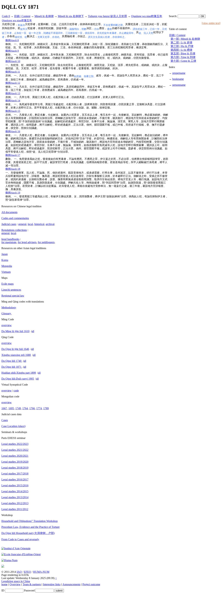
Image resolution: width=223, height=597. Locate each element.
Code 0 (6, 16)
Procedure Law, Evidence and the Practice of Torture (30, 526)
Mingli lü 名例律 (44, 16)
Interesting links (51, 584)
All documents (9, 212)
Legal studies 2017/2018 (14, 473)
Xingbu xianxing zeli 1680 (16, 354)
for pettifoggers (46, 242)
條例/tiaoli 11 (12, 71)
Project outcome (91, 584)
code (16, 390)
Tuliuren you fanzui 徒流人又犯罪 (107, 16)
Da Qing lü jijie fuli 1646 (15, 349)
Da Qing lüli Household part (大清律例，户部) (28, 533)
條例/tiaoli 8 (12, 40)
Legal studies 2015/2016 (14, 485)
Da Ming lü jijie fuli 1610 (15, 331)
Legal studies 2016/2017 (14, 479)
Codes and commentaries (15, 218)
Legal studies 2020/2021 (14, 455)
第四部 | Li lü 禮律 (181, 49)
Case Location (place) (13, 426)
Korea (4, 260)
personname (179, 84)
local (30, 224)
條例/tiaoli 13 (12, 93)
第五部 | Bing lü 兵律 (183, 53)
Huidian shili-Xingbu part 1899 (18, 372)
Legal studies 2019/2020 (14, 461)
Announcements (71, 584)
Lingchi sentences (11, 289)
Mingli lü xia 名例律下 (71, 16)
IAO (19, 571)
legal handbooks (10, 239)
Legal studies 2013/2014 (14, 497)
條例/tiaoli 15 (12, 111)
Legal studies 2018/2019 (14, 467)
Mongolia (6, 265)
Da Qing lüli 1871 (11, 366)
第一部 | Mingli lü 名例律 (185, 38)
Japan (4, 254)
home (4, 584)
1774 (39, 408)
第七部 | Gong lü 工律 (183, 60)
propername (178, 73)
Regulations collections (14, 230)
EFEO (27, 571)
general (22, 224)
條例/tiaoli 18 (12, 168)
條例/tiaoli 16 (12, 131)
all (33, 331)
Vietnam (6, 271)
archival (50, 224)
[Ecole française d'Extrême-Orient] (21, 554)
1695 (11, 408)
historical (39, 224)
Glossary (6, 313)
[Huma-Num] (9, 560)
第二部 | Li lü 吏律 (181, 42)
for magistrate (8, 242)
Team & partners (32, 584)
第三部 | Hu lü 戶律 (182, 46)
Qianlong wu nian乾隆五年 (146, 16)
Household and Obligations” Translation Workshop (29, 521)
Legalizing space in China (15, 581)
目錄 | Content (22, 16)
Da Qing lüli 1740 (11, 360)
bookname (178, 78)
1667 (4, 408)
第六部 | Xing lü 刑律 (183, 57)
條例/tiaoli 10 (12, 61)
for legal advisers (27, 242)
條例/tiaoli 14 (12, 100)
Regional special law (12, 295)
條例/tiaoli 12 (12, 82)
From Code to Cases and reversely (20, 539)
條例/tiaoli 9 (12, 50)
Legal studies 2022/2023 (14, 443)
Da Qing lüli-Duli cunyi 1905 (17, 378)
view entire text (211, 23)
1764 (25, 408)
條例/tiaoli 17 (12, 155)
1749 (18, 408)
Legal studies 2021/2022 (14, 449)
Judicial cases (8, 224)
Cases (4, 420)
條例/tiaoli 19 (12, 192)
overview (6, 325)
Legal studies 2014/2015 (14, 491)
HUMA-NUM (41, 571)
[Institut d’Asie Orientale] (15, 548)
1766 (32, 408)
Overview (15, 584)
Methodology (8, 307)
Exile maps (7, 283)
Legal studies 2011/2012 (14, 509)
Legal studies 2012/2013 (14, 503)
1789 (46, 408)
